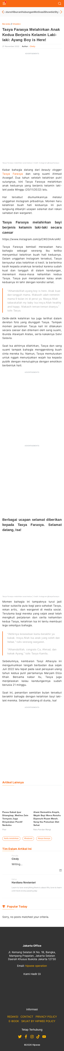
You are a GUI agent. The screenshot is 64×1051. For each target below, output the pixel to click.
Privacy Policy (46, 1016)
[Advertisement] (32, 88)
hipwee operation (36, 965)
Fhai (4, 829)
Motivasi (39, 11)
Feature (7, 11)
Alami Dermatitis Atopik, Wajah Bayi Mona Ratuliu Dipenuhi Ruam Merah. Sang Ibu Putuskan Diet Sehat (47, 818)
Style (58, 11)
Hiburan (16, 11)
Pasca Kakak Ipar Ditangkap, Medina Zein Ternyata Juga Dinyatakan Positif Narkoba (15, 818)
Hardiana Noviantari (24, 882)
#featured (28, 838)
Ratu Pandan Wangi (42, 829)
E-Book (14, 1021)
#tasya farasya (44, 838)
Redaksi (12, 1016)
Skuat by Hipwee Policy (38, 1021)
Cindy (32, 46)
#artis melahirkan (11, 838)
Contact (27, 1016)
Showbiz (49, 11)
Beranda (6, 24)
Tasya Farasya (12, 173)
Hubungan (27, 11)
